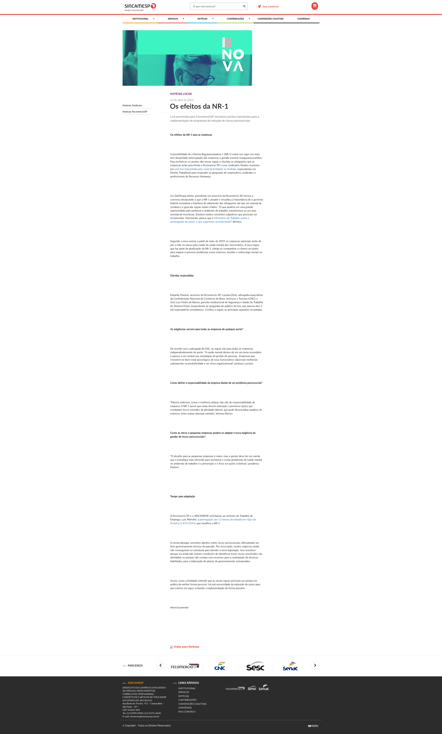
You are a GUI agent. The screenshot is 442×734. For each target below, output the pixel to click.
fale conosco (270, 7)
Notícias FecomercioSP (135, 112)
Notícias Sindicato (132, 105)
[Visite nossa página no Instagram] (314, 6)
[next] (315, 665)
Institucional (187, 688)
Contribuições (187, 700)
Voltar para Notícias (186, 647)
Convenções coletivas (192, 704)
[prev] (160, 665)
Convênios (185, 708)
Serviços (183, 692)
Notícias (183, 696)
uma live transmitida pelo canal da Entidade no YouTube (205, 169)
